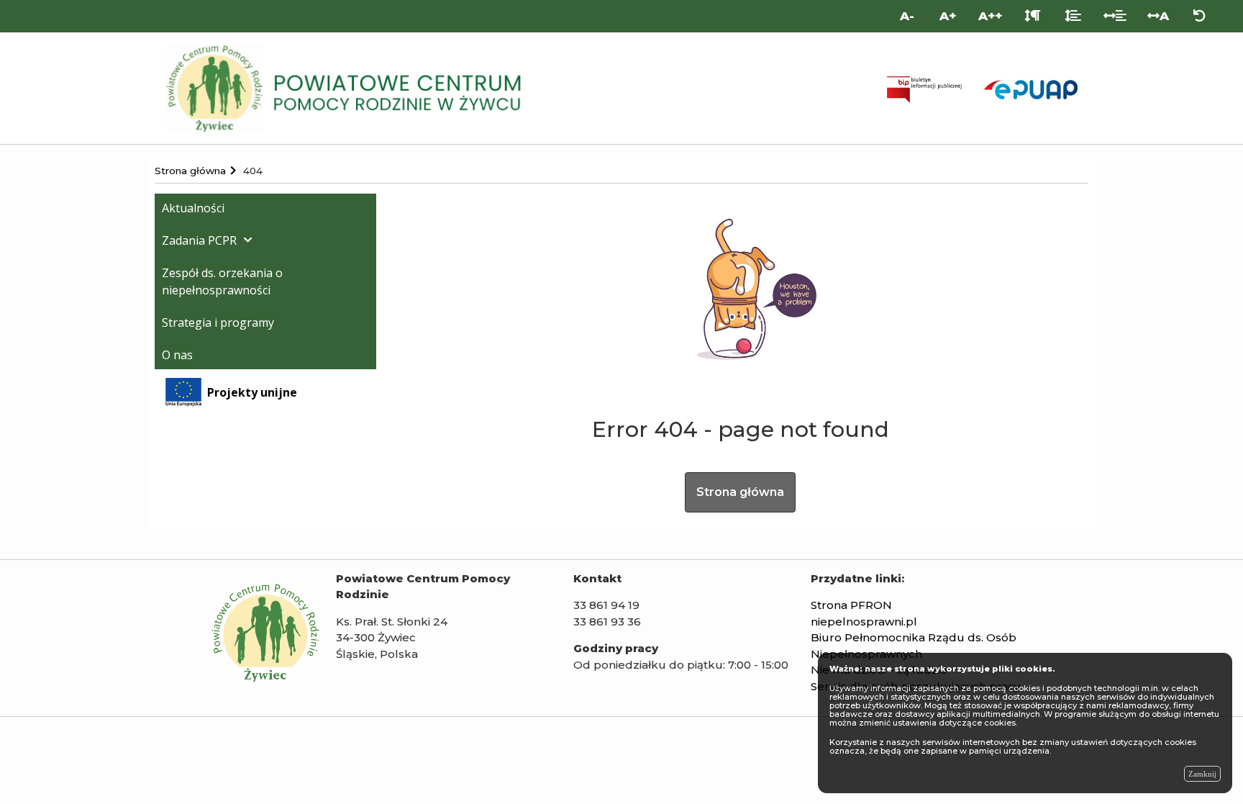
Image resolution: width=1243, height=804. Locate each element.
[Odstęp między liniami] (1073, 16)
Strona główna (740, 492)
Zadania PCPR (199, 240)
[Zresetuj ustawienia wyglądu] (1199, 16)
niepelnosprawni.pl (864, 621)
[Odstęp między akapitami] (1032, 16)
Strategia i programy (218, 322)
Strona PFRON (851, 605)
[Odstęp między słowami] (1115, 16)
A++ (990, 16)
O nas (177, 355)
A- (907, 16)
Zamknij (1202, 773)
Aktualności (193, 208)
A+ (947, 16)
